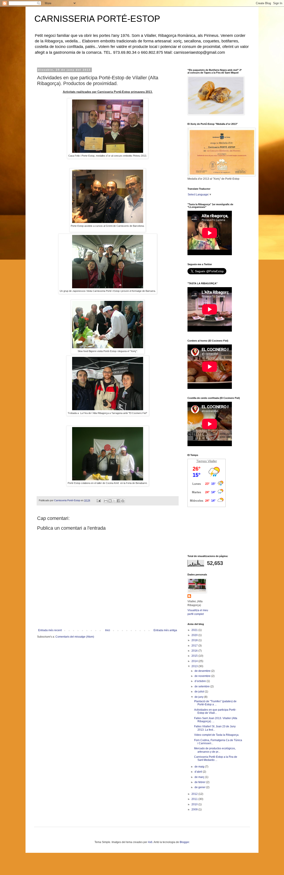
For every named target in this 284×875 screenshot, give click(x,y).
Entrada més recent (50, 630)
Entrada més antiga (165, 630)
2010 (194, 804)
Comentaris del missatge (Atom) (74, 636)
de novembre (203, 676)
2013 (194, 666)
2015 (194, 655)
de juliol (200, 691)
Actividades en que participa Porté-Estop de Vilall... (215, 711)
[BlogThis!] (110, 501)
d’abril (199, 771)
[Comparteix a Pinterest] (122, 501)
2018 (194, 640)
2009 (194, 809)
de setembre (202, 686)
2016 (194, 650)
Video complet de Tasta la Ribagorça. (216, 734)
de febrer (200, 782)
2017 (194, 645)
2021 (194, 630)
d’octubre (201, 681)
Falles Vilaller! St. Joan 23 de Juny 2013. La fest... (215, 728)
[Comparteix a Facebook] (118, 501)
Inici (107, 630)
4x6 (150, 842)
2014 (194, 661)
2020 (194, 635)
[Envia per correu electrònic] (106, 501)
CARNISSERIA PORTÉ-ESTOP (97, 19)
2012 (194, 793)
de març (200, 777)
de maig (200, 766)
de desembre (203, 670)
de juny (199, 696)
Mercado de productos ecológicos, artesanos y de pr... (215, 750)
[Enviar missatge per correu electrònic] (98, 500)
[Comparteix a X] (114, 501)
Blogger (184, 842)
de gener (200, 787)
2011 (194, 799)
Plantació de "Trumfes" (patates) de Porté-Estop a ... (215, 703)
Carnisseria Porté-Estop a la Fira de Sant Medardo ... (215, 758)
